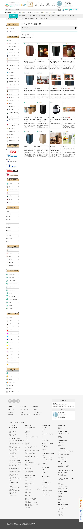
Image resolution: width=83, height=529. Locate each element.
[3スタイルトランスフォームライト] (56, 109)
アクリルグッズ (12, 425)
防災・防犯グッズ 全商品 (30, 475)
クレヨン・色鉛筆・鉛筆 (29, 471)
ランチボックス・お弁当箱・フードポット (49, 490)
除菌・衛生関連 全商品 (63, 504)
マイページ (42, 5)
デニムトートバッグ (12, 444)
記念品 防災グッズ (28, 507)
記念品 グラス (27, 495)
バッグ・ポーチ (60, 493)
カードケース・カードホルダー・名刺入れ (32, 450)
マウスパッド (27, 431)
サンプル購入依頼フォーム (37, 412)
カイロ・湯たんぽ (61, 484)
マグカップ (10, 480)
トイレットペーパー (61, 515)
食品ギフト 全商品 (45, 467)
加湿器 (59, 436)
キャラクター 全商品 (62, 491)
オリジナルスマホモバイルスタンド (14, 487)
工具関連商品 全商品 (62, 440)
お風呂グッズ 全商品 (46, 494)
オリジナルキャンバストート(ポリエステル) (16, 443)
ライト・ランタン (61, 442)
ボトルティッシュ (61, 511)
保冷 (42, 12)
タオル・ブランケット (12, 434)
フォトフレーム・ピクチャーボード (64, 433)
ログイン (36, 5)
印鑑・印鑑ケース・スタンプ (30, 456)
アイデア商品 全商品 (46, 425)
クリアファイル (28, 425)
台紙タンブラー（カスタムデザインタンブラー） (17, 464)
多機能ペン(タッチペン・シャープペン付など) (32, 464)
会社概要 (58, 15)
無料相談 (53, 5)
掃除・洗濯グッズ (61, 427)
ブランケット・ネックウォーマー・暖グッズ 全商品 (66, 479)
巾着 (24, 12)
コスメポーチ (44, 449)
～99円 (7, 211)
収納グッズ (60, 428)
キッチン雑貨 (44, 486)
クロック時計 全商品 (46, 427)
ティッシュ (60, 514)
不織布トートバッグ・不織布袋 (14, 446)
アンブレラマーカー (45, 440)
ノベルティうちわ (61, 474)
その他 (59, 499)
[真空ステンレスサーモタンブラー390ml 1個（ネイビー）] (30, 138)
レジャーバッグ (60, 457)
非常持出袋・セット (28, 477)
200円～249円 (8, 219)
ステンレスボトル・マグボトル (14, 468)
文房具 (10, 432)
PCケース (26, 434)
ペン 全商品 (27, 460)
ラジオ (26, 480)
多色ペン (26, 465)
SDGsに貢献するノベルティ (14, 427)
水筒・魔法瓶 (11, 475)
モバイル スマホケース (12, 492)
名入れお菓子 (47, 12)
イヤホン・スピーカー (12, 489)
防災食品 (26, 486)
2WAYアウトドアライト (41, 61)
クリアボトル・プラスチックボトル (14, 471)
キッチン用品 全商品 (46, 482)
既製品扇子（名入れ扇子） (62, 472)
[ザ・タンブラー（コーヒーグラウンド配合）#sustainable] (56, 138)
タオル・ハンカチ (61, 496)
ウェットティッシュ (61, 512)
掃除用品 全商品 (61, 425)
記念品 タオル (27, 501)
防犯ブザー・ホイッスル (29, 483)
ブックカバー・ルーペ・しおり (30, 453)
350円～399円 (8, 227)
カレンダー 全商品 (45, 476)
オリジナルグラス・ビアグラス (14, 477)
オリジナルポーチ (12, 456)
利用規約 (22, 412)
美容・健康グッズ (45, 446)
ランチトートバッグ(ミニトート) (14, 450)
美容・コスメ (44, 445)
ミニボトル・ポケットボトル (13, 474)
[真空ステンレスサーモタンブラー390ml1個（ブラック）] (43, 109)
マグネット (27, 443)
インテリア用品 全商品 (63, 431)
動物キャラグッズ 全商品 (63, 488)
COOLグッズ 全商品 (62, 461)
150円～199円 (8, 216)
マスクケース (60, 508)
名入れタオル (44, 463)
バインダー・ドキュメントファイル (31, 446)
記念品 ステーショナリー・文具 (30, 498)
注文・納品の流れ (22, 15)
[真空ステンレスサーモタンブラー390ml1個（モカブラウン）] (30, 50)
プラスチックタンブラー (13, 465)
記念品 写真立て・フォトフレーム (31, 502)
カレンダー (53, 12)
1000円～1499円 (9, 238)
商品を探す (12, 15)
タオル (38, 12)
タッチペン (10, 486)
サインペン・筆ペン (28, 468)
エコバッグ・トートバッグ (30, 12)
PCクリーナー (27, 432)
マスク (59, 509)
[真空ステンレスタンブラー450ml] (69, 138)
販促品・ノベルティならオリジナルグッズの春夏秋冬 (17, 524)
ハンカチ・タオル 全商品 (47, 459)
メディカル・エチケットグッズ (47, 457)
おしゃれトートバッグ (12, 453)
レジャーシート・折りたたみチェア (64, 454)
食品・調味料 (44, 472)
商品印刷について (43, 15)
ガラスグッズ (60, 502)
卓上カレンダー (44, 480)
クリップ (26, 444)
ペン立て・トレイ (28, 449)
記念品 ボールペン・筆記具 (30, 499)
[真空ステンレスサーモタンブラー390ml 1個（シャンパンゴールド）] (43, 138)
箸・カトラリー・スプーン (46, 492)
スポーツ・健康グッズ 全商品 (48, 453)
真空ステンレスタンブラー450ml (69, 148)
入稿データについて (33, 15)
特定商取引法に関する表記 (25, 414)
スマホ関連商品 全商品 (13, 482)
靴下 (59, 483)
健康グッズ (43, 455)
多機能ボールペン (61, 445)
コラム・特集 (71, 15)
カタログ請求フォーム (36, 414)
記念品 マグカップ (28, 492)
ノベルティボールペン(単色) (30, 462)
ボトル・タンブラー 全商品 (14, 460)
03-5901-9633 (67, 3)
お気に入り (48, 5)
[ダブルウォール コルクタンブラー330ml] (30, 109)
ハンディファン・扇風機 (62, 475)
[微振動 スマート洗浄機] (69, 109)
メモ (26, 440)
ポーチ (14, 12)
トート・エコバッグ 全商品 (14, 438)
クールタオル (60, 463)
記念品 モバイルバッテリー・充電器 (31, 504)
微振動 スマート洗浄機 (67, 119)
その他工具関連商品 (61, 448)
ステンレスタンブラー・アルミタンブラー (16, 462)
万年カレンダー (44, 478)
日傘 (42, 437)
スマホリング (11, 493)
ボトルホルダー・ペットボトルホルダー (15, 478)
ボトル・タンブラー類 (12, 431)
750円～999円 (8, 235)
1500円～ (7, 241)
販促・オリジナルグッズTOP (25, 409)
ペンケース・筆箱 (28, 447)
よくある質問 (51, 15)
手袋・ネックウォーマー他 (62, 486)
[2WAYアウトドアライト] (43, 50)
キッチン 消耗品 (44, 487)
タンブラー (19, 12)
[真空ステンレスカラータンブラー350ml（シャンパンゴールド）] (69, 50)
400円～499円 (8, 230)
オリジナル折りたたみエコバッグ (14, 447)
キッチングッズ (11, 435)
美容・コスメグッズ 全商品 (47, 443)
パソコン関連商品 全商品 (30, 427)
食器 (42, 489)
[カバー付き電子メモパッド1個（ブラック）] (69, 79)
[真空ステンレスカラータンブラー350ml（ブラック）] (56, 50)
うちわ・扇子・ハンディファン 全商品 (66, 470)
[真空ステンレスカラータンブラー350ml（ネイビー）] (30, 79)
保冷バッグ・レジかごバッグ (13, 449)
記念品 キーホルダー (29, 505)
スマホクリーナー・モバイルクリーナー (15, 490)
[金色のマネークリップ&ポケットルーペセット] (43, 79)
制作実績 (64, 15)
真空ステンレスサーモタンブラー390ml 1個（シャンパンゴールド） (42, 150)
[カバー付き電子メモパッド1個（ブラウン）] (56, 79)
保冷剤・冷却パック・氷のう (63, 466)
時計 (42, 431)
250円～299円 (8, 222)
